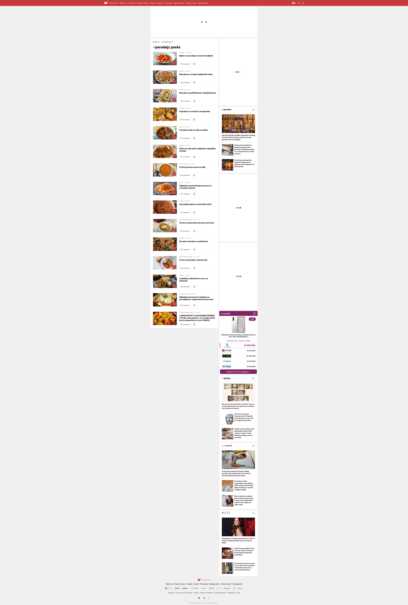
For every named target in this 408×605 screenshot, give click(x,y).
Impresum (171, 593)
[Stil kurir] (234, 588)
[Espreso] (184, 588)
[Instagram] (204, 598)
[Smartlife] (227, 588)
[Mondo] (168, 588)
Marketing (231, 593)
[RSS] (209, 598)
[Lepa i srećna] (203, 588)
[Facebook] (199, 598)
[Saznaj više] (253, 109)
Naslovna (156, 42)
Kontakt (195, 593)
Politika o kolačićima (206, 593)
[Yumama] (194, 588)
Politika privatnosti (220, 593)
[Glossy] (240, 588)
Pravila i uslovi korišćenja (184, 593)
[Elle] (219, 588)
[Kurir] (177, 588)
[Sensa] (211, 588)
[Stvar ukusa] (111, 3)
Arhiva (238, 593)
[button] (185, 64)
